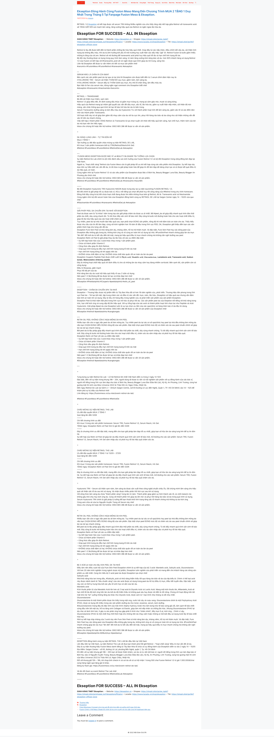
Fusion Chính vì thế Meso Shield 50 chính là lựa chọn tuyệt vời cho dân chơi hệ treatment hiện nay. (115, 709)
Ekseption (92, 24)
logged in (92, 721)
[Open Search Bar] (195, 2)
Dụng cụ (157, 2)
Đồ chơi (185, 2)
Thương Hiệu (108, 2)
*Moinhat (95, 2)
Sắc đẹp (191, 2)
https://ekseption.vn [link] (123, 39)
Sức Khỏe (165, 2)
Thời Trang (151, 2)
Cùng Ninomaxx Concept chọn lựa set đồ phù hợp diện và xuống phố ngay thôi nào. (110, 707)
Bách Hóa (171, 2)
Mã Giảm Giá (134, 2)
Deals (100, 2)
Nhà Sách (178, 2)
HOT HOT (115, 2)
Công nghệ (143, 2)
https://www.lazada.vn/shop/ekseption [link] (148, 42)
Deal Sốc (124, 2)
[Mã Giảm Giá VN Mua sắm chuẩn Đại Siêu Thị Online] (81, 2)
